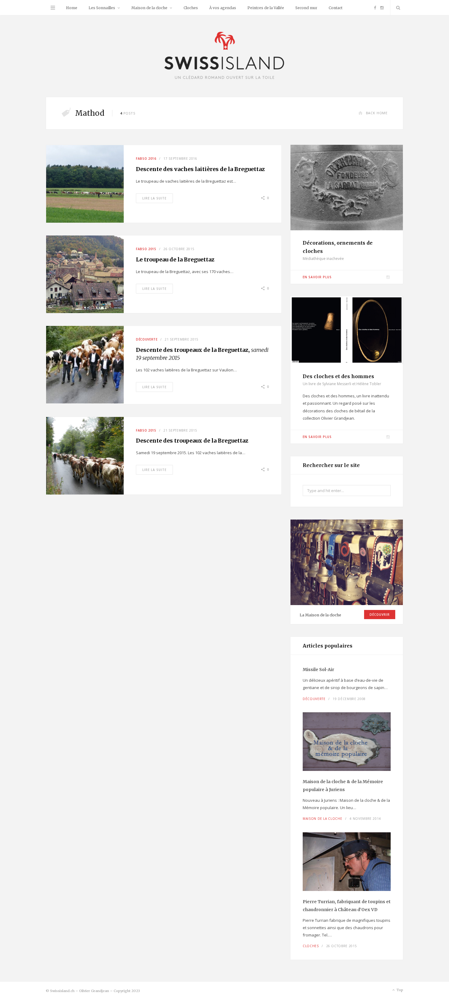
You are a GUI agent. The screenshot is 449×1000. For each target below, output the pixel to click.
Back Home (377, 113)
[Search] (396, 7)
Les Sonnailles (102, 7)
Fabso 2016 (146, 158)
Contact (335, 7)
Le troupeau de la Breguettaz (175, 259)
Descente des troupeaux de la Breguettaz (192, 440)
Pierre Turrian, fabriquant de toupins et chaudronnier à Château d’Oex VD (347, 905)
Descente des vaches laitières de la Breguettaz (200, 169)
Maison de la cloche (149, 7)
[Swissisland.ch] (224, 56)
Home (71, 7)
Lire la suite (154, 198)
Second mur (306, 7)
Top (399, 990)
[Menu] (53, 7)
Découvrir (380, 614)
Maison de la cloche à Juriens (343, 785)
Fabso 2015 (146, 249)
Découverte (147, 339)
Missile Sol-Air (318, 669)
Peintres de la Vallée (265, 7)
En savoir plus (317, 277)
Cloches (191, 7)
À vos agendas (222, 7)
